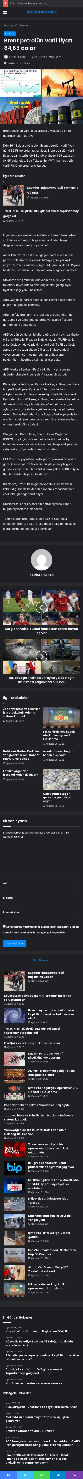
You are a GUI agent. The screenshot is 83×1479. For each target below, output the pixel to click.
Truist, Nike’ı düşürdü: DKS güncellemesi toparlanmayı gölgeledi (32, 1031)
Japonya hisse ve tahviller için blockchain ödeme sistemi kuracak (21, 712)
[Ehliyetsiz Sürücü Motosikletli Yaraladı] (14, 1204)
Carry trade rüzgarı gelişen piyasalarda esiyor (57, 797)
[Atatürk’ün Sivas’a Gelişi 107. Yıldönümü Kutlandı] (14, 1272)
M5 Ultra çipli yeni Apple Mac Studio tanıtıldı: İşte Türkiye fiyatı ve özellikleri (53, 1184)
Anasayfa (12, 25)
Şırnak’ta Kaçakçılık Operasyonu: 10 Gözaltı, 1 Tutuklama (53, 1090)
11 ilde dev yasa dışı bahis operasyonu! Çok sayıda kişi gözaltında (48, 1148)
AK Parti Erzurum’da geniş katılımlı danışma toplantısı (52, 1073)
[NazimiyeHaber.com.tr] (41, 12)
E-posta (9, 897)
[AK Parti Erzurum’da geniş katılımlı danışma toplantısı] (14, 1076)
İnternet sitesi (11, 912)
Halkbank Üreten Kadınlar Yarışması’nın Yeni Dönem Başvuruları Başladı (21, 755)
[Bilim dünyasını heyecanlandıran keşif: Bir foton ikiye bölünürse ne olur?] (14, 1015)
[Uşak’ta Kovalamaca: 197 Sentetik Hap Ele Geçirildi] (14, 1255)
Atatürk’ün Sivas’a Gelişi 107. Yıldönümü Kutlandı (48, 1269)
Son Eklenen (41, 960)
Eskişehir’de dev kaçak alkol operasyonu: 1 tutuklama (59, 735)
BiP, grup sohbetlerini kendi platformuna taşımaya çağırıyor (51, 1165)
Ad (5, 883)
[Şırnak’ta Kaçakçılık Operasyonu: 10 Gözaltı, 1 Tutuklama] (14, 1093)
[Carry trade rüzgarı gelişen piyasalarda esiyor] (61, 779)
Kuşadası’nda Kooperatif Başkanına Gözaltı (46, 975)
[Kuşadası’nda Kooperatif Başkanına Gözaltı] (13, 195)
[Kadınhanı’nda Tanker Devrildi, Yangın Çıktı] (14, 1221)
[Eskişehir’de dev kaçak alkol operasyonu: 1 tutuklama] (61, 717)
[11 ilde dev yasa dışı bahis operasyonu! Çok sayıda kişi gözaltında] (14, 1149)
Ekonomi (25, 25)
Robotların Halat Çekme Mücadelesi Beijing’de (37, 1105)
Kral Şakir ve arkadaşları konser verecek (32, 1043)
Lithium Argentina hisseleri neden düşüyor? (20, 773)
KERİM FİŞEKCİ (17, 57)
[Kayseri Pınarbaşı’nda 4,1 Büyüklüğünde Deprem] (14, 1059)
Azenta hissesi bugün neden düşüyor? (58, 753)
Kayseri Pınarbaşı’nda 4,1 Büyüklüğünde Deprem (45, 1056)
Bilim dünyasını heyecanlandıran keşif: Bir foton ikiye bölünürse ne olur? (51, 1014)
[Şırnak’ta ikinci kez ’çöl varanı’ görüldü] (14, 1238)
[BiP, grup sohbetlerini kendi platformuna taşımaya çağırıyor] (14, 1168)
